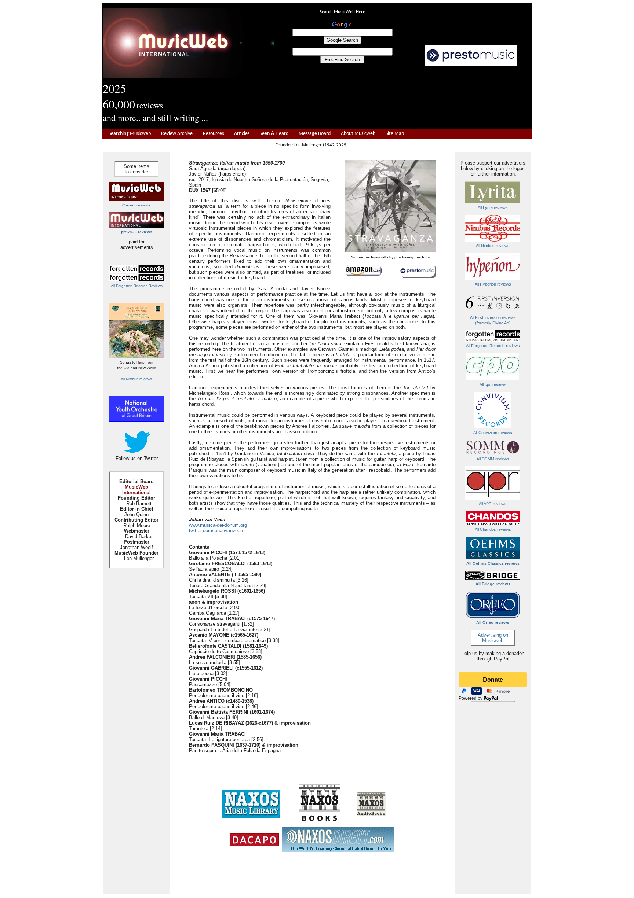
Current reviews (136, 205)
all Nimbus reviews (136, 379)
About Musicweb (358, 133)
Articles (241, 133)
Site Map (395, 133)
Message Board (315, 133)
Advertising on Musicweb (493, 637)
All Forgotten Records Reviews (137, 286)
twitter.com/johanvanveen (216, 530)
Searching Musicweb (130, 133)
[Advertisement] (403, 97)
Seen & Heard (274, 133)
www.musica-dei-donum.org (218, 525)
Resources (213, 133)
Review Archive (177, 133)
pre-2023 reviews (136, 232)
